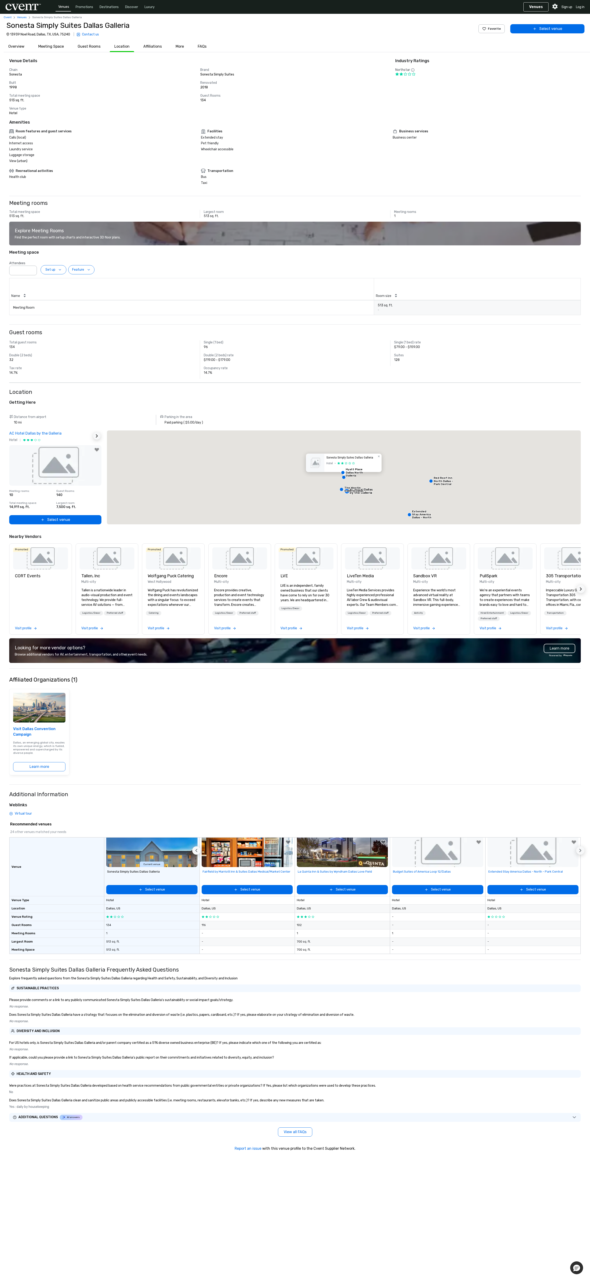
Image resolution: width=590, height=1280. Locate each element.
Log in (580, 7)
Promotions (84, 7)
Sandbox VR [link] (425, 575)
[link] (40, 558)
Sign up (566, 7)
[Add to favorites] (97, 450)
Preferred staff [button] (115, 613)
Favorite (494, 28)
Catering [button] (154, 613)
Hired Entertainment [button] (492, 613)
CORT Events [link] (27, 575)
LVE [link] (284, 575)
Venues (63, 7)
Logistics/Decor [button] (91, 613)
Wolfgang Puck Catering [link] (171, 575)
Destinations (109, 7)
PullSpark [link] (488, 575)
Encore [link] (220, 575)
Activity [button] (418, 613)
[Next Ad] (96, 436)
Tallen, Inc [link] (90, 575)
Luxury (150, 7)
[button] (32, 269)
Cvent (8, 17)
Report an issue (248, 1148)
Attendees (17, 263)
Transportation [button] (555, 613)
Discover (131, 7)
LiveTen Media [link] (360, 575)
